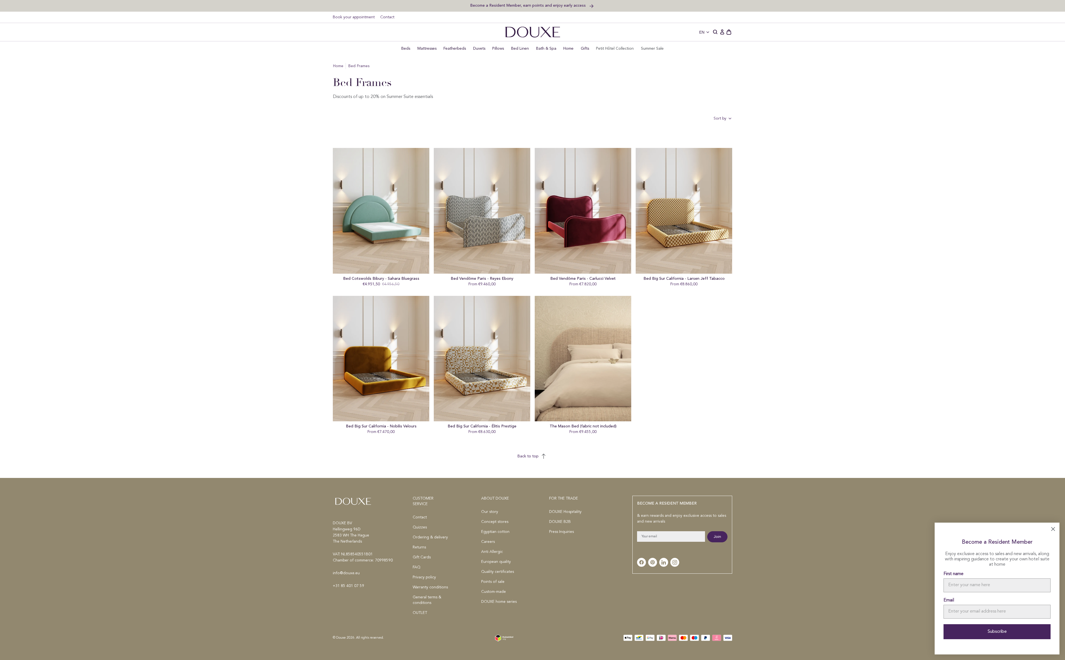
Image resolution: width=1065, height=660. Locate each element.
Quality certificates (497, 572)
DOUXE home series (499, 602)
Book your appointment (354, 17)
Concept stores (494, 522)
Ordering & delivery (430, 537)
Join (717, 537)
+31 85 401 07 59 (348, 586)
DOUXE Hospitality (565, 512)
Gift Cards (422, 557)
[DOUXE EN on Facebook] (641, 562)
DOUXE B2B (560, 522)
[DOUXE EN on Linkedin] (663, 562)
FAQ (416, 567)
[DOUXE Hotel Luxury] (533, 32)
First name (953, 574)
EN (701, 32)
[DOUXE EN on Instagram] (674, 562)
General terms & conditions (427, 600)
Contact (387, 17)
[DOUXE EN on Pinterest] (652, 562)
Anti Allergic (492, 552)
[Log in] (722, 32)
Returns (419, 547)
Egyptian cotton (495, 532)
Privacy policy (424, 577)
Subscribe (997, 631)
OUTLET (420, 613)
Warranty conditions (430, 587)
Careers (488, 542)
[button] (715, 32)
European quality (496, 562)
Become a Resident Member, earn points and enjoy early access (528, 5)
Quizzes (420, 527)
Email (949, 600)
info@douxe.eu (346, 573)
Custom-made (493, 592)
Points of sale (492, 582)
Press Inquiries (561, 532)
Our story (489, 512)
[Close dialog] (1053, 529)
